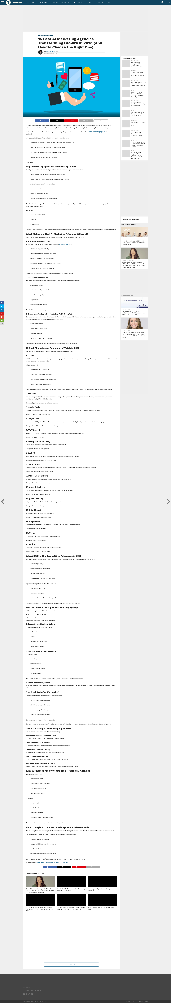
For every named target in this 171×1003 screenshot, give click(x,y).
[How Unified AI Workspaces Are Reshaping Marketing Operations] (71, 884)
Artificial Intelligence (68, 2)
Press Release (99, 2)
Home (28, 2)
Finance (80, 2)
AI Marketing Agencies (53, 862)
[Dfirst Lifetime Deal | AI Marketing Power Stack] (102, 903)
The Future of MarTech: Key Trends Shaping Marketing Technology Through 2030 (71, 908)
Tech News (43, 2)
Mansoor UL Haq (50, 51)
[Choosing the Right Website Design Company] (102, 884)
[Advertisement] (85, 18)
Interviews (88, 2)
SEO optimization (66, 862)
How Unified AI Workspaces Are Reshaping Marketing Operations (71, 889)
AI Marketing (40, 862)
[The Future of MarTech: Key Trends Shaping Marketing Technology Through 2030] (71, 903)
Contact (134, 1001)
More (108, 2)
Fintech (34, 2)
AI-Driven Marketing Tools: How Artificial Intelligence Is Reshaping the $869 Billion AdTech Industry (39, 909)
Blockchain (54, 2)
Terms (146, 1001)
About (128, 1001)
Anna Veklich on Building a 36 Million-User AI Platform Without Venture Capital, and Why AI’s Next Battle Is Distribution (40, 890)
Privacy (140, 1001)
